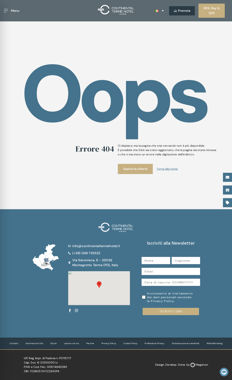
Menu (15, 11)
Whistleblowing (215, 343)
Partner (90, 343)
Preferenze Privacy (154, 343)
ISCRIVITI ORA (171, 311)
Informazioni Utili (34, 343)
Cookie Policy (130, 343)
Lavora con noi (71, 343)
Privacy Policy (109, 343)
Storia (53, 343)
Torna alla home (167, 169)
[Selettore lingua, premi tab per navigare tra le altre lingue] (160, 11)
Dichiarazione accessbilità (185, 343)
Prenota (184, 11)
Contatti (13, 343)
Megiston (202, 365)
